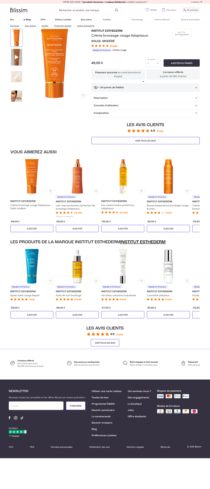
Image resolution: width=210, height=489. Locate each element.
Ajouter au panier (181, 63)
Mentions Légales (135, 446)
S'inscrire (75, 406)
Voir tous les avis (145, 141)
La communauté (101, 416)
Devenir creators (102, 423)
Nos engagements (138, 397)
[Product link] (31, 184)
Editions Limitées (63, 19)
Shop (28, 19)
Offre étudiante (137, 416)
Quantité (151, 59)
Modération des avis (99, 446)
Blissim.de (165, 446)
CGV (11, 446)
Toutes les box (100, 397)
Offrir (43, 19)
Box (12, 19)
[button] (105, 2)
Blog (94, 429)
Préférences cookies (104, 435)
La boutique (135, 404)
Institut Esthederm (107, 30)
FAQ (32, 446)
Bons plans (86, 19)
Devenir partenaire (190, 19)
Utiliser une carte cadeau (107, 391)
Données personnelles (61, 446)
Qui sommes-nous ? (139, 391)
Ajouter (32, 229)
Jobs (131, 410)
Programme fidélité (103, 404)
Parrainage (137, 19)
